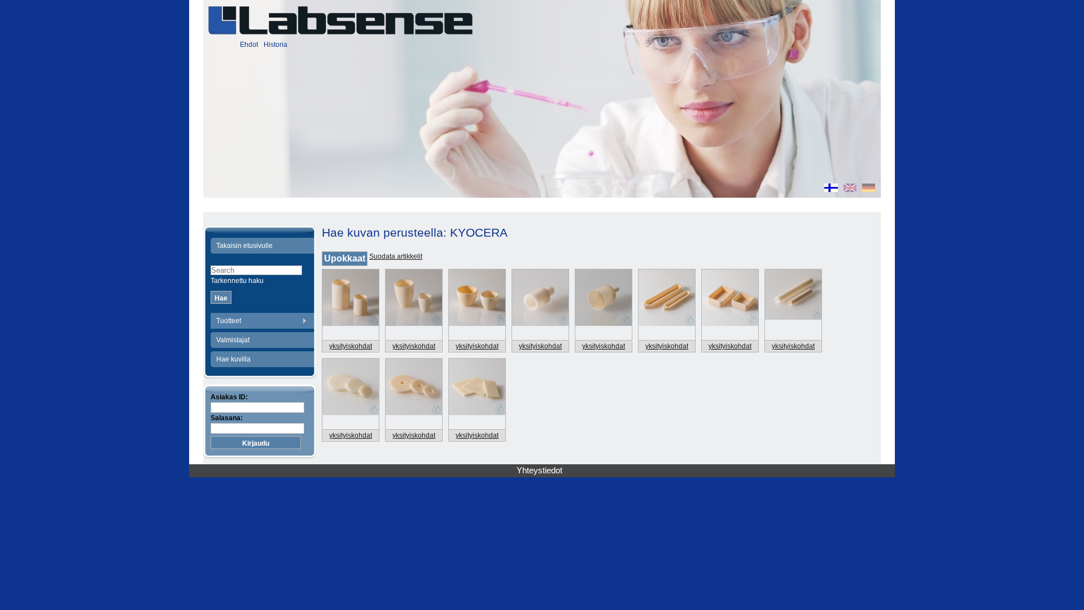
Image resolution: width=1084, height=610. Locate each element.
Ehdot (249, 45)
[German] (868, 189)
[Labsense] (340, 20)
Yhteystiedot (539, 470)
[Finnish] (831, 189)
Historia (275, 45)
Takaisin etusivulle (244, 246)
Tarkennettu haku (237, 281)
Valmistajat (233, 340)
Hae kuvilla (233, 359)
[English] (849, 189)
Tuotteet (228, 321)
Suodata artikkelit (395, 256)
